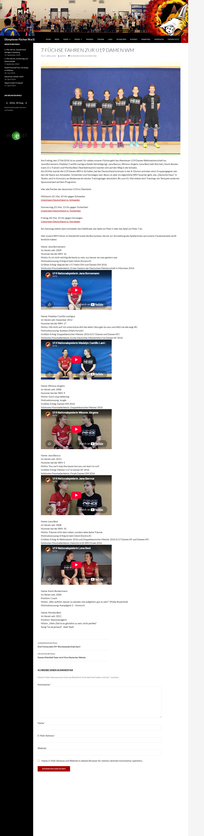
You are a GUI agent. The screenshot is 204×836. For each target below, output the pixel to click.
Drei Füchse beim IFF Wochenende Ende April (59, 645)
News (57, 39)
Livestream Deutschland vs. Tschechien (61, 210)
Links (110, 39)
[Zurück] (6, 103)
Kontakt (133, 39)
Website (42, 748)
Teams (65, 39)
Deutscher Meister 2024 (13, 76)
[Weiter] (26, 103)
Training (89, 39)
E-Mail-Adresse (46, 735)
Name (41, 723)
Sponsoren (121, 39)
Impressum (159, 39)
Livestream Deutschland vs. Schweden (60, 199)
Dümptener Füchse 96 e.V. (19, 39)
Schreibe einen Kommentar (83, 56)
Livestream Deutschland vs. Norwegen (60, 221)
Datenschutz (173, 39)
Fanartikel (146, 39)
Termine (100, 39)
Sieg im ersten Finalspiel (13, 83)
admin (63, 56)
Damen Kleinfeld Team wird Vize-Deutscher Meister (62, 656)
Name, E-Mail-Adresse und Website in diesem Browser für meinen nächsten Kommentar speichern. (92, 760)
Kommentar (44, 684)
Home (48, 39)
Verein (77, 39)
